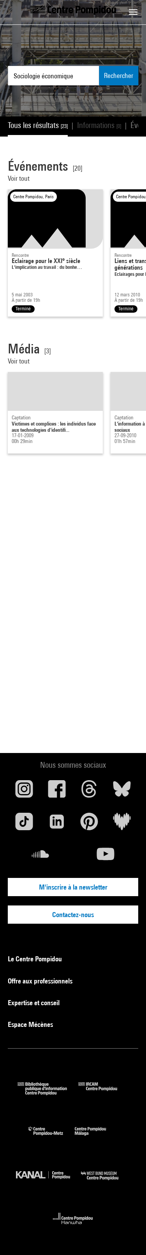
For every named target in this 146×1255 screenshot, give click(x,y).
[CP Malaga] (96, 1137)
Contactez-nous (73, 915)
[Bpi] (48, 1092)
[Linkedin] (56, 824)
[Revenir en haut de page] (127, 1236)
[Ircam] (103, 1092)
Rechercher (118, 75)
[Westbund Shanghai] (105, 1182)
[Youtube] (106, 857)
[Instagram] (24, 791)
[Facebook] (56, 791)
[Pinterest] (89, 824)
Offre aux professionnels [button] (41, 981)
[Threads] (89, 791)
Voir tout (19, 178)
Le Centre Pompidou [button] (35, 959)
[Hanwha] (73, 1226)
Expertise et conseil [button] (34, 1003)
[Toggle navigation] (133, 12)
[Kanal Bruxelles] (48, 1182)
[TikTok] (24, 824)
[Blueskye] (122, 791)
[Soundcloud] (40, 857)
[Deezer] (122, 824)
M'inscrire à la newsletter (73, 887)
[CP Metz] (51, 1137)
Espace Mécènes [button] (31, 1024)
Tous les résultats (38, 125)
